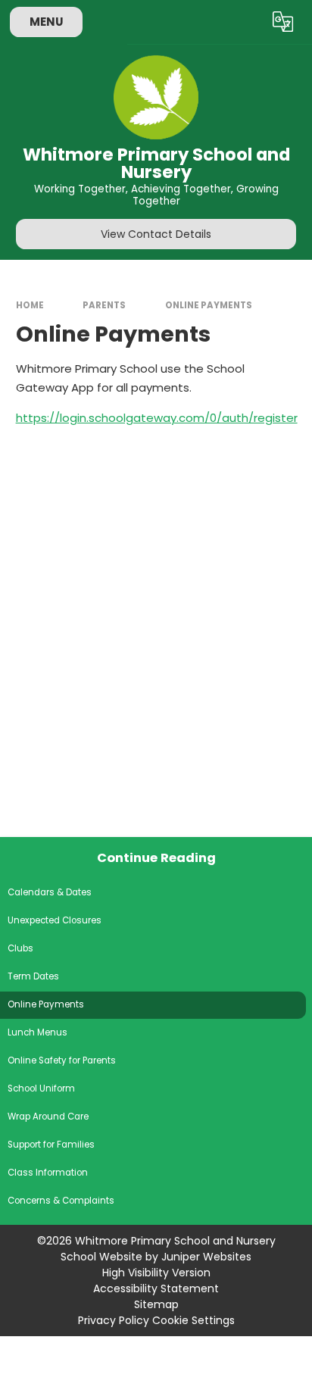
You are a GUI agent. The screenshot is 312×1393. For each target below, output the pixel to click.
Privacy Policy (113, 1320)
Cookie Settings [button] (193, 1320)
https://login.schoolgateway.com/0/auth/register (157, 418)
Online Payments (208, 305)
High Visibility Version (156, 1272)
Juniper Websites (206, 1256)
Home (30, 305)
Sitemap (156, 1304)
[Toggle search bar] (246, 22)
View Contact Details (156, 234)
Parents (104, 305)
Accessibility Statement (156, 1288)
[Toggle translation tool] (283, 22)
